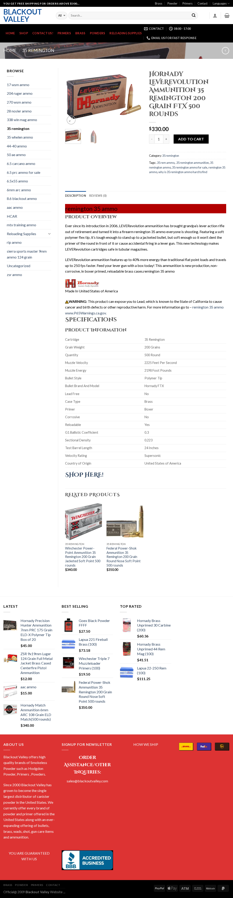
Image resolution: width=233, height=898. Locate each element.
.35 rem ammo (165, 162)
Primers (187, 3)
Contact (203, 3)
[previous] (72, 96)
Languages (220, 3)
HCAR (12, 216)
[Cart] (227, 15)
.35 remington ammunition (192, 162)
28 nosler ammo (19, 111)
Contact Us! (42, 33)
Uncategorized (18, 266)
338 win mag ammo (22, 119)
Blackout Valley (22, 15)
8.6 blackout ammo (22, 198)
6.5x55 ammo (17, 181)
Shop (23, 33)
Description (75, 195)
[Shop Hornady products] (82, 283)
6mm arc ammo (19, 190)
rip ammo (14, 242)
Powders (97, 33)
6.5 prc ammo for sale (23, 172)
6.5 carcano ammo (21, 163)
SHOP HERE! (84, 475)
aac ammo (15, 207)
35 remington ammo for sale (189, 167)
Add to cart (191, 139)
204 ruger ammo (20, 93)
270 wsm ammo (19, 102)
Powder (172, 3)
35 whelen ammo (20, 137)
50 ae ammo (16, 154)
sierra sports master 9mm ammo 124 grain (27, 254)
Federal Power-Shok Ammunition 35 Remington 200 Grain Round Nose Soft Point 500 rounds (123, 556)
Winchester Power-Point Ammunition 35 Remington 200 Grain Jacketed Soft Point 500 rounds (82, 556)
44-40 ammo (17, 146)
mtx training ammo (21, 225)
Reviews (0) (98, 195)
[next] (135, 96)
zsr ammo (14, 274)
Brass (158, 3)
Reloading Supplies (125, 33)
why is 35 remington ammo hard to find (182, 172)
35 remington (38, 50)
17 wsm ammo (18, 84)
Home (10, 33)
